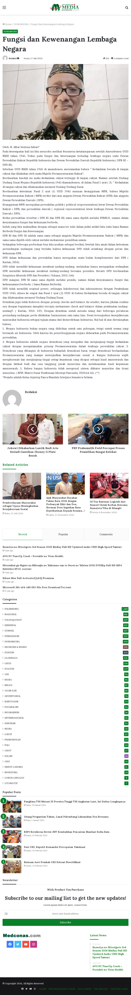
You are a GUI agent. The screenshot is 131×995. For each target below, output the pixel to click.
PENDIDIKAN (12, 636)
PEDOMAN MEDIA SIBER (62, 989)
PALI (7, 745)
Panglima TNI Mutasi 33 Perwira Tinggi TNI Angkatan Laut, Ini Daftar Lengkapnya (74, 801)
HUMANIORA (21, 24)
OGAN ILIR (11, 690)
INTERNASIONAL (14, 717)
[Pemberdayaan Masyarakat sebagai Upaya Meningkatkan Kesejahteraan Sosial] (22, 486)
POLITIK (9, 668)
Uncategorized (13, 619)
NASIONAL (11, 614)
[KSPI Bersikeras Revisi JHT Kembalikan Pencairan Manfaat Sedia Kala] (12, 836)
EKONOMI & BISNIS (16, 647)
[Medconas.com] (65, 7)
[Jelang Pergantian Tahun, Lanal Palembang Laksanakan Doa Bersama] (12, 821)
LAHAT (8, 734)
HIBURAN (10, 723)
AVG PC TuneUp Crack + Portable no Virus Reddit (33, 556)
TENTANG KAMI (119, 989)
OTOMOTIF (11, 783)
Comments (106, 534)
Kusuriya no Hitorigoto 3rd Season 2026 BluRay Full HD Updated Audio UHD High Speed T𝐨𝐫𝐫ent (62, 547)
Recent (22, 534)
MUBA (8, 679)
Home (8, 24)
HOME (42, 989)
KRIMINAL (10, 625)
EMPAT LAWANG (14, 766)
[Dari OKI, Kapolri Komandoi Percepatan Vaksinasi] (12, 851)
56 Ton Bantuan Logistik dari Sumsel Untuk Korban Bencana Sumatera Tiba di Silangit (108, 505)
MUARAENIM (12, 712)
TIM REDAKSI (100, 989)
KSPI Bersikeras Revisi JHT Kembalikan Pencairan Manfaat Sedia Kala (66, 831)
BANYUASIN (11, 701)
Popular (63, 534)
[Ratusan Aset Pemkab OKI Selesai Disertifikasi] (12, 866)
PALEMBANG (12, 608)
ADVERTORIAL (13, 696)
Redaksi (13, 58)
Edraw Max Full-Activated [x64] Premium (28, 578)
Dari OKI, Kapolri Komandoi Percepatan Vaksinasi (54, 847)
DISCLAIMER (84, 989)
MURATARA (11, 772)
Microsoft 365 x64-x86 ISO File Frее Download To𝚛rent (37, 587)
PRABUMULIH (13, 739)
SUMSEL (9, 630)
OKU (7, 761)
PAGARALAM (11, 707)
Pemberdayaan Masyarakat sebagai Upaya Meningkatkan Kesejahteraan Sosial (20, 506)
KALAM (8, 756)
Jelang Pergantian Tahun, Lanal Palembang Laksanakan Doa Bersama (66, 816)
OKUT (8, 750)
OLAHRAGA (11, 657)
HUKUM (9, 652)
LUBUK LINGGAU (14, 777)
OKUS (8, 663)
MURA (8, 728)
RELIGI (8, 685)
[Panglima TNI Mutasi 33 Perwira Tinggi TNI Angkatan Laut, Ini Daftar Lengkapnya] (12, 806)
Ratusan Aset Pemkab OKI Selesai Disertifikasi (52, 862)
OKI (7, 674)
